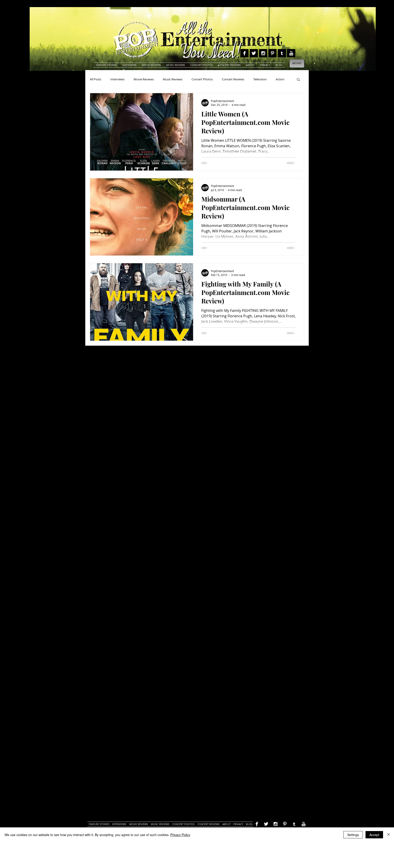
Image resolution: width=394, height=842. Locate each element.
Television (260, 79)
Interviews (117, 79)
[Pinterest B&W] (272, 53)
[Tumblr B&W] (282, 53)
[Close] (388, 834)
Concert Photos (202, 79)
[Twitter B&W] (254, 53)
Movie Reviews (144, 79)
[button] (298, 79)
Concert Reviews (233, 79)
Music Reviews (172, 79)
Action (280, 79)
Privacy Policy (180, 834)
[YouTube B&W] (291, 53)
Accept (374, 834)
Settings (353, 834)
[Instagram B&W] (263, 53)
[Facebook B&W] (244, 53)
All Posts (95, 79)
